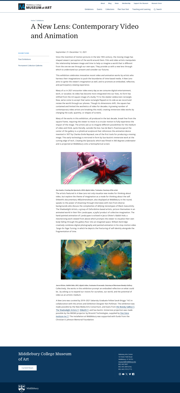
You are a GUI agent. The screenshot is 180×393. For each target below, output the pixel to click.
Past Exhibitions (24, 59)
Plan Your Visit (123, 9)
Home (33, 20)
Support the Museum (141, 3)
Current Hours (27, 368)
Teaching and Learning (141, 9)
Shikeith (83, 310)
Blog (109, 3)
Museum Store (157, 3)
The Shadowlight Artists (66, 310)
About (103, 3)
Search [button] (159, 9)
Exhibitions (89, 9)
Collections (110, 9)
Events (99, 9)
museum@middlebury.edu (127, 362)
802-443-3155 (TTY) (125, 369)
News (117, 3)
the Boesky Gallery (124, 307)
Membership (126, 3)
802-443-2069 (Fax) (125, 367)
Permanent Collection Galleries (30, 65)
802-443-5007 (123, 364)
